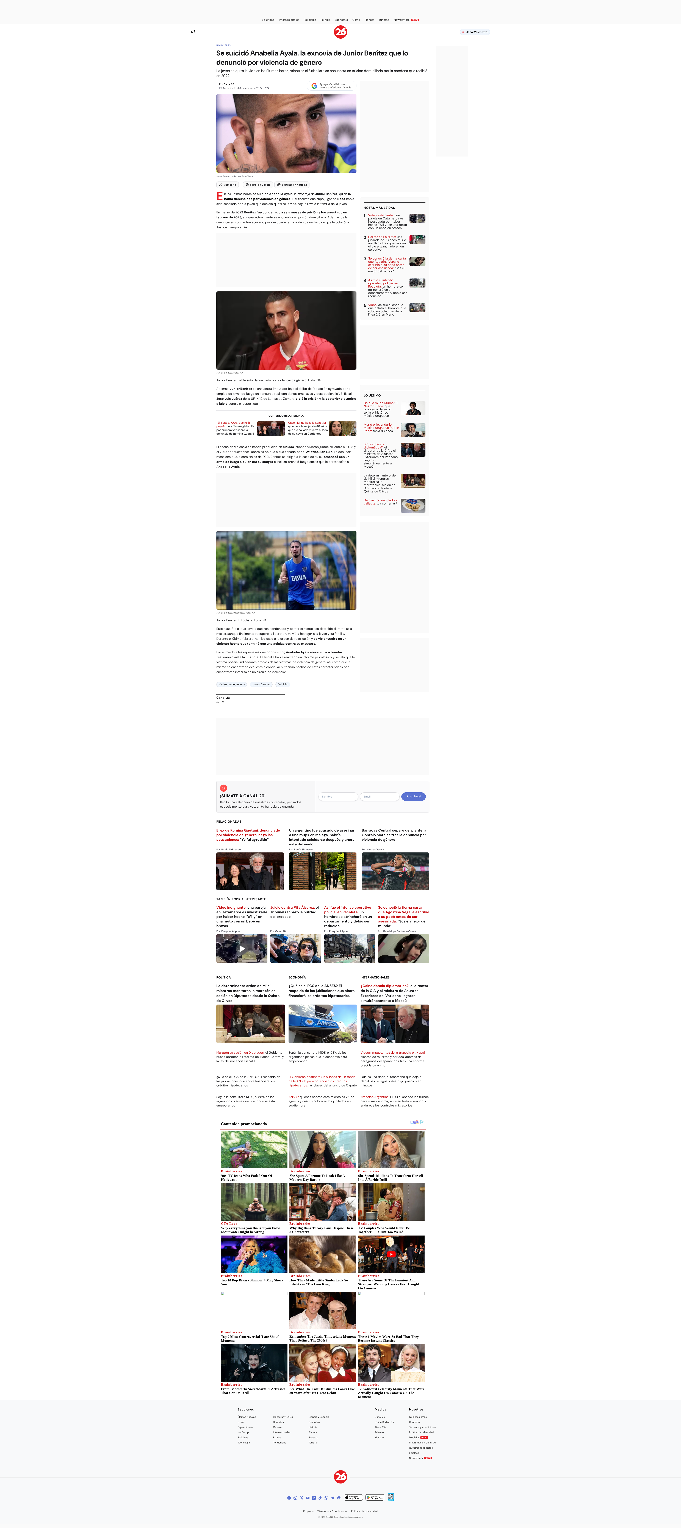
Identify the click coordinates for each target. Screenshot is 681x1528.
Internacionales (375, 977)
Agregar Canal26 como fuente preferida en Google (335, 86)
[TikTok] (320, 1498)
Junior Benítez (261, 684)
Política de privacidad (421, 1432)
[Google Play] (375, 1498)
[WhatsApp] (326, 1498)
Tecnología (244, 1442)
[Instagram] (295, 1498)
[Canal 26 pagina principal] (340, 38)
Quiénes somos (418, 1416)
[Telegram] (332, 1498)
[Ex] (301, 1498)
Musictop (380, 1437)
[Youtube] (307, 1498)
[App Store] (353, 1498)
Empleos (414, 1452)
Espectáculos (245, 1427)
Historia (313, 1427)
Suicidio (283, 684)
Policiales (223, 45)
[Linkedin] (314, 1498)
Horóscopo (244, 1432)
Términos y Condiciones (332, 1511)
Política (223, 977)
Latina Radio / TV (384, 1422)
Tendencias (279, 1442)
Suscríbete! (413, 796)
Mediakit (418, 1437)
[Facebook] (289, 1498)
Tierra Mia (380, 1427)
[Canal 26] (340, 1477)
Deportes (278, 1422)
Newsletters (420, 1458)
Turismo (313, 1442)
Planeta (313, 1432)
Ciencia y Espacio (319, 1416)
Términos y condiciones (422, 1427)
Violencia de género (232, 684)
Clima (241, 1422)
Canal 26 (229, 84)
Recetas (313, 1437)
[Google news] (338, 1498)
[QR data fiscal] (391, 1500)
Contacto (414, 1422)
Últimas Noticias (247, 1416)
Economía (297, 977)
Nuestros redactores (421, 1447)
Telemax (379, 1432)
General (277, 1427)
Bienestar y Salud (283, 1416)
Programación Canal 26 (422, 1442)
